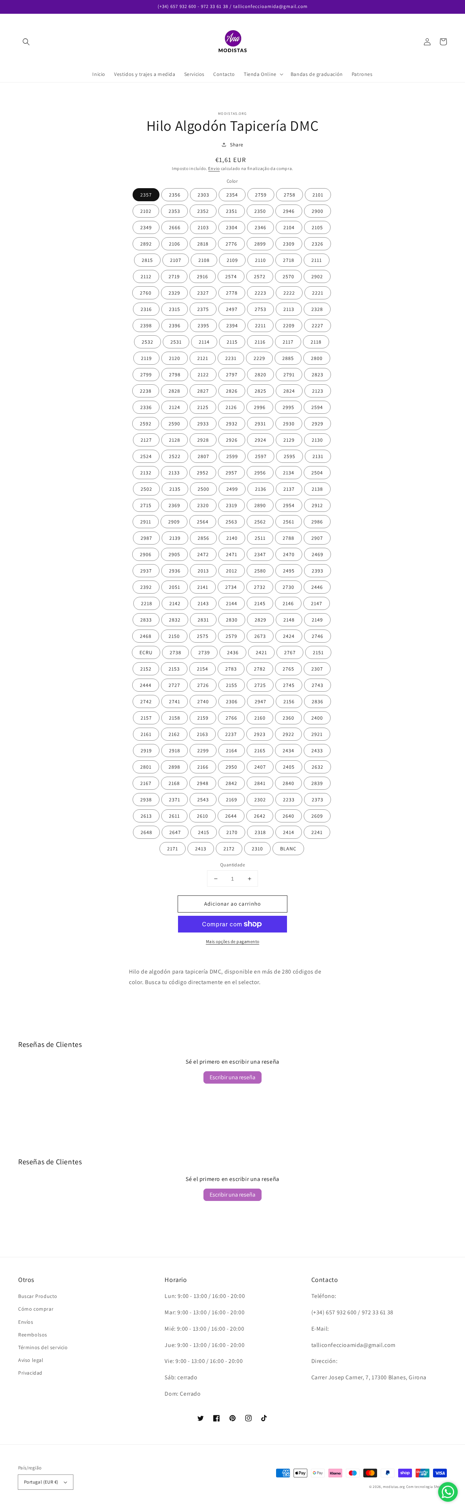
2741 (174, 701)
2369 (174, 505)
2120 (174, 358)
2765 (288, 669)
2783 (231, 669)
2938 (146, 799)
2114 (204, 342)
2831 (203, 619)
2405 (289, 767)
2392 (146, 587)
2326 (317, 243)
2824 (289, 391)
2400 (317, 718)
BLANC (288, 848)
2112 (146, 276)
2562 (260, 521)
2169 (231, 799)
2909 (174, 521)
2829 (260, 619)
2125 (203, 407)
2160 (260, 718)
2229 (259, 358)
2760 (145, 293)
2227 (317, 325)
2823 (317, 374)
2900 (317, 211)
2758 (289, 194)
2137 (289, 489)
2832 (175, 619)
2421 (261, 652)
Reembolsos (32, 1334)
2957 (231, 472)
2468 (145, 636)
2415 (203, 832)
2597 (261, 456)
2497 (232, 309)
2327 (203, 293)
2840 (288, 783)
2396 (175, 325)
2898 (174, 767)
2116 (260, 342)
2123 (317, 391)
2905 (174, 554)
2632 (317, 767)
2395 (203, 325)
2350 (260, 211)
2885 (288, 358)
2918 (174, 750)
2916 (202, 276)
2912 (317, 505)
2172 (229, 848)
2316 (146, 309)
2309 (289, 243)
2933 (203, 423)
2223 (260, 293)
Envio (214, 168)
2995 (288, 407)
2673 (260, 636)
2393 (317, 570)
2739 (204, 652)
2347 (260, 554)
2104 (289, 227)
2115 (232, 342)
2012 (231, 570)
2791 (289, 374)
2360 (288, 718)
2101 (317, 194)
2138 (317, 489)
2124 (174, 407)
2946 (289, 211)
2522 (175, 456)
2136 (260, 489)
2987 (146, 538)
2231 (230, 358)
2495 (289, 570)
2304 (232, 227)
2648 (146, 832)
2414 (288, 832)
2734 (231, 587)
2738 (175, 652)
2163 (202, 734)
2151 (318, 652)
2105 (317, 227)
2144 (231, 603)
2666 (175, 227)
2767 (290, 652)
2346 (260, 227)
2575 (203, 636)
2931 (260, 423)
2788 (288, 538)
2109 (232, 260)
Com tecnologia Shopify (426, 1486)
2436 (233, 652)
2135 (175, 489)
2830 (232, 619)
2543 (203, 799)
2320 (203, 505)
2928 (203, 440)
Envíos (25, 1322)
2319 (231, 505)
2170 (232, 832)
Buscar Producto (37, 1296)
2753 (260, 309)
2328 (317, 309)
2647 (175, 832)
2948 (203, 783)
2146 (288, 603)
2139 (175, 538)
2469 (317, 554)
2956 (260, 472)
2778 (232, 293)
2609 (317, 816)
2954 (289, 505)
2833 (146, 619)
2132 (145, 472)
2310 (257, 848)
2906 (145, 554)
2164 (231, 750)
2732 (260, 587)
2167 (145, 783)
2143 (203, 603)
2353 (174, 211)
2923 (260, 734)
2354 (232, 194)
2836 (317, 701)
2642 (260, 816)
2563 (231, 521)
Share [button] (236, 144)
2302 (260, 799)
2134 (288, 472)
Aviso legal (31, 1360)
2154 (202, 669)
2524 (146, 456)
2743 (317, 685)
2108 (204, 260)
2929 (317, 423)
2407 (260, 767)
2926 (232, 440)
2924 (260, 440)
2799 (146, 374)
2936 (175, 570)
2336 (146, 407)
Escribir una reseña (232, 1077)
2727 (174, 685)
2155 (231, 685)
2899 (260, 243)
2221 (317, 293)
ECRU (146, 652)
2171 (172, 848)
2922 (288, 734)
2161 (146, 734)
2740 (203, 701)
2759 (261, 194)
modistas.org (394, 1486)
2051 (174, 587)
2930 (289, 423)
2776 (231, 243)
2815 (147, 260)
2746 (317, 636)
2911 (145, 521)
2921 (317, 734)
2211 (260, 325)
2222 (289, 293)
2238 (145, 391)
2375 (203, 309)
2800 (317, 358)
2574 (231, 276)
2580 (260, 570)
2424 (289, 636)
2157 (146, 718)
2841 (260, 783)
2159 (203, 718)
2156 (289, 701)
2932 (232, 423)
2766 (231, 718)
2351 (231, 211)
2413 (200, 848)
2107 (175, 260)
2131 (317, 456)
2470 (289, 554)
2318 (260, 832)
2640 (288, 816)
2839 (317, 783)
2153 (174, 669)
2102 (145, 211)
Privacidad (30, 1373)
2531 (176, 342)
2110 (260, 260)
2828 (174, 391)
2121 (202, 358)
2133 (174, 472)
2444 (145, 685)
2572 (260, 276)
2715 (145, 505)
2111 (316, 260)
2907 (317, 538)
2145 (260, 603)
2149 (317, 619)
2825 (260, 391)
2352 (203, 211)
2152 (145, 669)
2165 (260, 750)
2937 (146, 570)
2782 (260, 669)
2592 (145, 423)
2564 (203, 521)
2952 (203, 472)
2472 (203, 554)
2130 (317, 440)
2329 (174, 293)
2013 (203, 570)
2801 (145, 767)
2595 (289, 456)
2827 (203, 391)
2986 (317, 521)
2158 (174, 718)
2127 (146, 440)
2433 (317, 750)
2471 (231, 554)
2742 (146, 701)
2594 (317, 407)
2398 (146, 325)
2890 (260, 505)
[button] (26, 42)
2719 (174, 276)
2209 (289, 325)
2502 (146, 489)
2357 (146, 194)
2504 (317, 472)
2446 (317, 587)
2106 (174, 243)
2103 (203, 227)
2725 (260, 685)
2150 (174, 636)
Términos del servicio (43, 1347)
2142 (175, 603)
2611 (174, 816)
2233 (289, 799)
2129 (289, 440)
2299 (203, 750)
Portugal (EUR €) (41, 1482)
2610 (202, 816)
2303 (203, 194)
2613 (146, 816)
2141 (202, 587)
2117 (288, 342)
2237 (231, 734)
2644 (231, 816)
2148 (289, 619)
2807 (203, 456)
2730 (288, 587)
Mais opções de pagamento (232, 941)
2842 (231, 783)
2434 (288, 750)
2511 (260, 538)
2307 (317, 669)
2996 (260, 407)
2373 (317, 799)
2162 (174, 734)
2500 (203, 489)
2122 (203, 374)
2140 (232, 538)
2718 (288, 260)
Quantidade (232, 865)
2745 (289, 685)
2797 (232, 374)
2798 (175, 374)
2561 (288, 521)
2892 (146, 243)
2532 (147, 342)
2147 (316, 603)
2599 (232, 456)
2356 (175, 194)
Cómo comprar (35, 1309)
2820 (260, 374)
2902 (317, 276)
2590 (174, 423)
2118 (316, 342)
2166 (203, 767)
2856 (203, 538)
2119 (146, 358)
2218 (146, 603)
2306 (232, 701)
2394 (232, 325)
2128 (174, 440)
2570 (288, 276)
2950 (231, 767)
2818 (203, 243)
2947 (260, 701)
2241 (317, 832)
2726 (203, 685)
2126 (231, 407)
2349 (146, 227)
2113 (288, 309)
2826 (232, 391)
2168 (174, 783)
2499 (232, 489)
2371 (174, 799)
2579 (231, 636)
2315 (174, 309)
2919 (146, 750)
